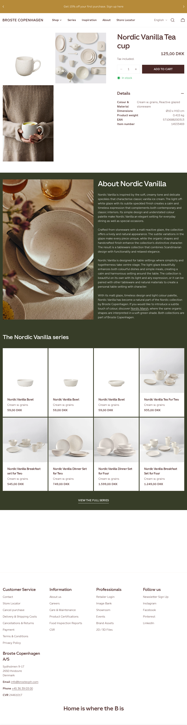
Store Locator (11, 603)
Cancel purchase (13, 609)
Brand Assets (105, 623)
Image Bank (104, 603)
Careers (54, 603)
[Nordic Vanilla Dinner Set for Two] (71, 440)
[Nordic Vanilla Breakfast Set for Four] (162, 440)
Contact (8, 596)
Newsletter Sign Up (156, 596)
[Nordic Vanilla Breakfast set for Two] (25, 440)
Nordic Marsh (139, 308)
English (159, 20)
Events (100, 616)
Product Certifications (64, 616)
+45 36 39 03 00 (22, 688)
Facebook (149, 609)
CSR (52, 629)
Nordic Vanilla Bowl (20, 399)
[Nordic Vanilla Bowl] (25, 370)
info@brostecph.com (24, 681)
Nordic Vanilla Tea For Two (161, 399)
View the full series (93, 500)
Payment (8, 629)
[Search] (172, 20)
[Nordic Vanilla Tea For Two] (162, 370)
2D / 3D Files (104, 629)
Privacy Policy (12, 642)
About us (55, 596)
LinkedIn (148, 623)
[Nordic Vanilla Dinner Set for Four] (116, 440)
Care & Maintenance (62, 609)
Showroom (103, 609)
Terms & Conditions (15, 636)
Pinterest (149, 616)
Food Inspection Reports (65, 623)
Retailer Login (105, 596)
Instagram (149, 603)
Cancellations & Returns (18, 623)
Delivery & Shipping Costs (20, 616)
